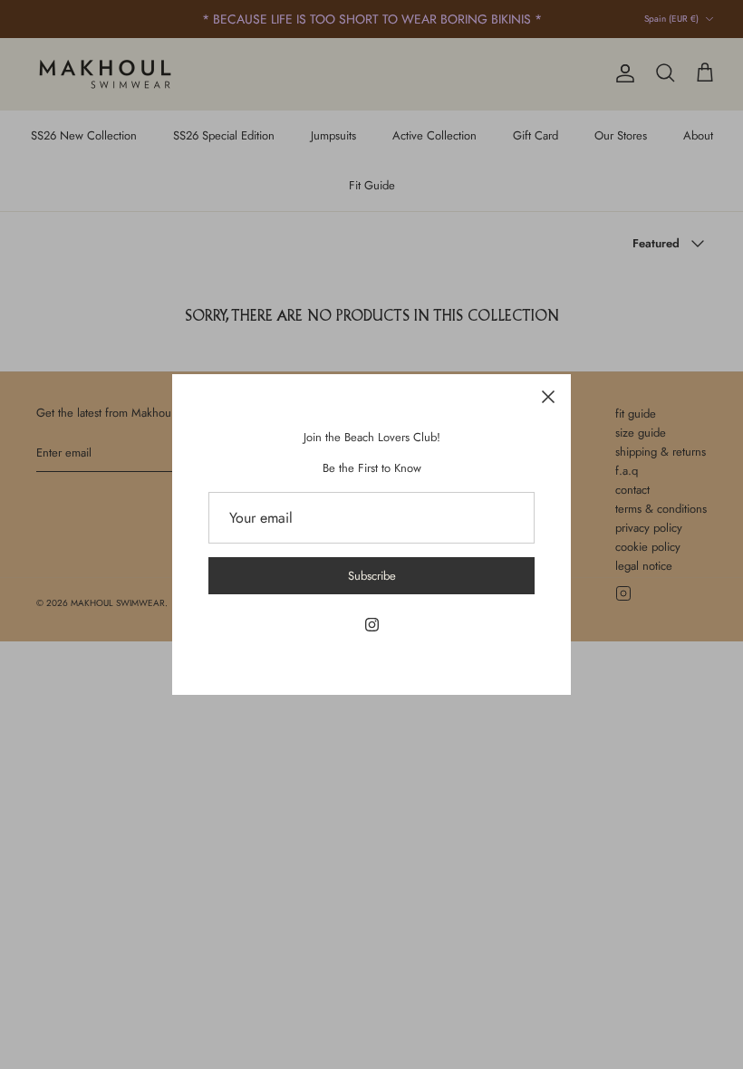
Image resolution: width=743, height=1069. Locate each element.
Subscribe (372, 575)
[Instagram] (372, 624)
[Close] (548, 397)
